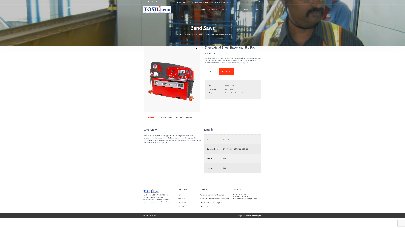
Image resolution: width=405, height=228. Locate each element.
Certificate (182, 202)
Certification (247, 9)
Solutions (223, 9)
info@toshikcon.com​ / (201, 2)
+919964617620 (184, 2)
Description (149, 117)
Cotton (227, 93)
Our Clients (235, 9)
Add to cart (226, 71)
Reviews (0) (190, 117)
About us (181, 198)
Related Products (165, 117)
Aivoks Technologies (254, 216)
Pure (232, 93)
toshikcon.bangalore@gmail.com (220, 2)
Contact (181, 206)
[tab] (150, 117)
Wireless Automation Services (212, 195)
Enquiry (179, 117)
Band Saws (229, 89)
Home (203, 9)
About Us (212, 9)
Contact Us (258, 9)
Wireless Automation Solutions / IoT (214, 198)
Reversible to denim (241, 93)
